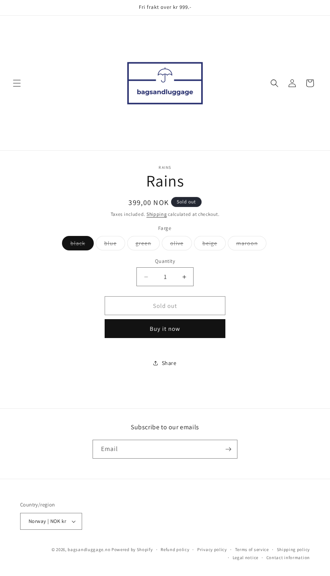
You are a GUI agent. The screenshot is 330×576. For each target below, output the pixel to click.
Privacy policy (212, 549)
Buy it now (165, 328)
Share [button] (169, 363)
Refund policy (175, 549)
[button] (17, 83)
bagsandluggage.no (89, 549)
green (148, 244)
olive (181, 244)
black (82, 244)
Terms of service (252, 549)
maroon (251, 244)
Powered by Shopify (132, 549)
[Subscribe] (228, 449)
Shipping (156, 214)
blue (114, 244)
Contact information (288, 557)
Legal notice (245, 557)
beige (214, 244)
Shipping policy (293, 549)
